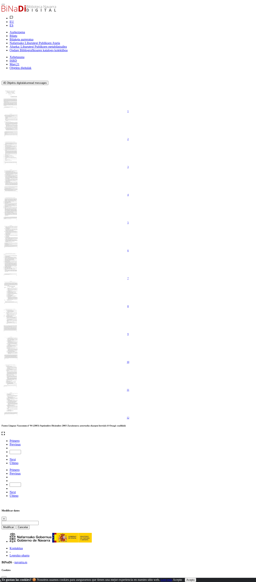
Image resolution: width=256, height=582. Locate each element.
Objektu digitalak (20, 68)
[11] (11, 376)
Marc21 (14, 64)
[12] (11, 404)
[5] (11, 208)
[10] (11, 348)
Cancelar (23, 527)
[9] (11, 320)
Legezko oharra (19, 555)
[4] (11, 181)
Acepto (177, 579)
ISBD (13, 60)
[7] (11, 264)
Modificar (8, 527)
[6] (11, 236)
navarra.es (20, 562)
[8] (11, 292)
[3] (11, 153)
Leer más (166, 579)
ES (11, 25)
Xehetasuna (17, 57)
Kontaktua (16, 548)
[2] (11, 125)
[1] (11, 97)
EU (12, 21)
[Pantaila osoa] (128, 434)
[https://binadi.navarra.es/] (29, 10)
